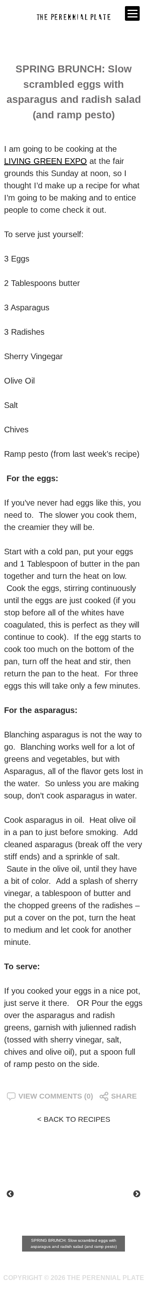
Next (137, 1194)
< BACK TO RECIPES (73, 1119)
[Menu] (132, 13)
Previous (10, 1194)
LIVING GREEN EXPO (45, 161)
